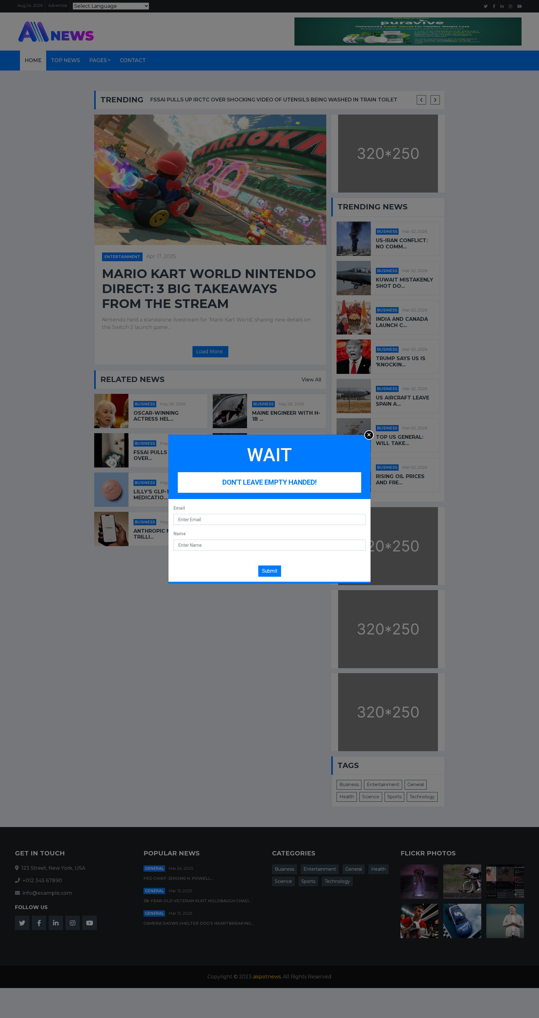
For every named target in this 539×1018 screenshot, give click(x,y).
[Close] (369, 435)
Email (179, 508)
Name (179, 533)
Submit (269, 571)
